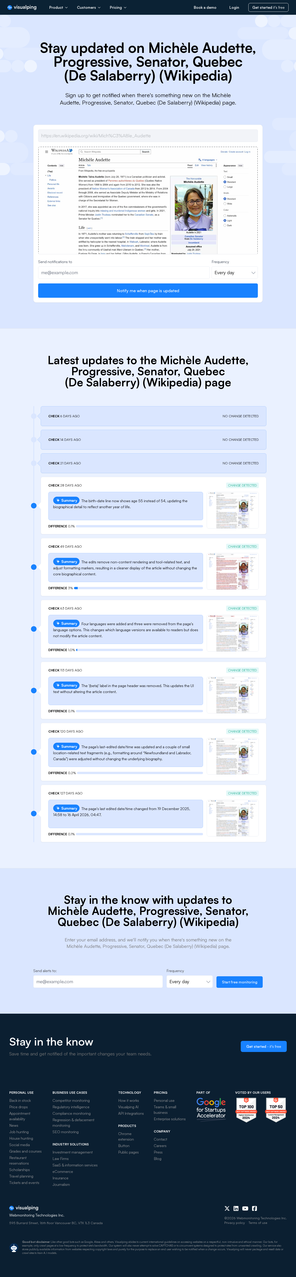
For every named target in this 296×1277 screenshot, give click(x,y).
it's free (268, 7)
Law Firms (60, 1158)
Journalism (61, 1184)
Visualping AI (128, 1107)
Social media (19, 1144)
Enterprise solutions (170, 1119)
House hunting (21, 1138)
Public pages (128, 1152)
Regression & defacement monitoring (73, 1123)
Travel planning (21, 1176)
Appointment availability (19, 1116)
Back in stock (20, 1100)
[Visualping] (21, 7)
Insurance (60, 1178)
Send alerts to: (45, 970)
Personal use (164, 1100)
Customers (86, 7)
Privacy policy (234, 1223)
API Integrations (131, 1113)
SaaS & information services (75, 1165)
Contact (160, 1139)
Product (56, 7)
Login (234, 7)
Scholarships (19, 1169)
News (13, 1125)
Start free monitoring (239, 982)
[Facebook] (254, 1208)
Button (124, 1145)
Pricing (116, 7)
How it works (128, 1100)
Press (158, 1152)
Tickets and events (24, 1182)
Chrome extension (126, 1136)
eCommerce (62, 1171)
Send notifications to (55, 261)
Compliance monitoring (71, 1113)
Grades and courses (25, 1151)
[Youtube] (245, 1208)
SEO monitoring (65, 1132)
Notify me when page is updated (148, 290)
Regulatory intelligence (70, 1107)
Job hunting (19, 1132)
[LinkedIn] (236, 1208)
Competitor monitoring (71, 1100)
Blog (157, 1158)
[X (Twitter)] (227, 1208)
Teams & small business (165, 1110)
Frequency (220, 261)
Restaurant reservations (19, 1160)
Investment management (72, 1152)
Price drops (18, 1107)
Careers (160, 1145)
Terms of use (258, 1223)
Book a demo (205, 7)
